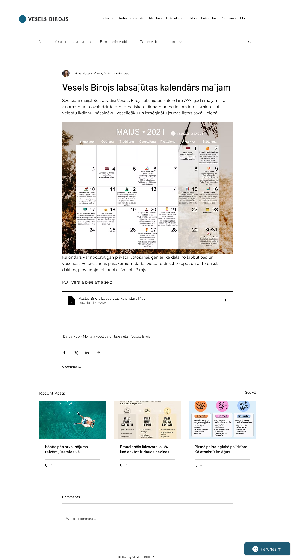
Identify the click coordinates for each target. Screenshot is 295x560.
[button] (250, 42)
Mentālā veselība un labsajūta (105, 336)
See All (250, 392)
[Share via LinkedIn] (87, 352)
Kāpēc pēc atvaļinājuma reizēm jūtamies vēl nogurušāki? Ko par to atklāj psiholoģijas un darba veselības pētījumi (70, 449)
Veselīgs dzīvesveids (73, 41)
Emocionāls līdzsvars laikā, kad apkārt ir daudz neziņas (144, 449)
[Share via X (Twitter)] (76, 352)
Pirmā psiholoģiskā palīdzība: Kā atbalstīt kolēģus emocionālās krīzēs (221, 449)
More (172, 41)
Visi (42, 41)
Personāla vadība (115, 41)
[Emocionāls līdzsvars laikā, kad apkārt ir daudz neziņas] (147, 420)
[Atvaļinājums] (72, 420)
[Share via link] (98, 352)
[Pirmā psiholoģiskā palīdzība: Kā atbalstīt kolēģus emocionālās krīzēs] (222, 420)
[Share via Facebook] (64, 352)
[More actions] (230, 73)
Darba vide (149, 41)
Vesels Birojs (140, 336)
